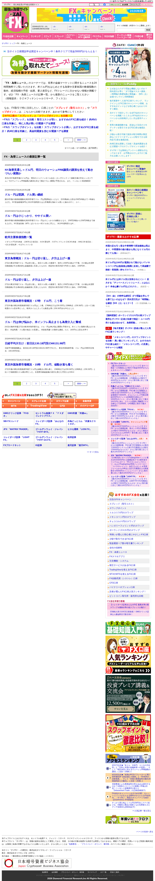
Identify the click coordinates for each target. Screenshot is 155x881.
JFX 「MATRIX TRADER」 (16, 429)
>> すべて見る (93, 452)
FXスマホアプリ (117, 556)
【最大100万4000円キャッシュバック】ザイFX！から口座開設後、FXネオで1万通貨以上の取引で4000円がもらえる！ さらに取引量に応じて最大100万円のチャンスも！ (129, 413)
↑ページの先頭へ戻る (144, 832)
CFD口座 (113, 583)
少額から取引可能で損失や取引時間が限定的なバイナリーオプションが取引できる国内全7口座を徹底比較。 (128, 137)
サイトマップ (92, 872)
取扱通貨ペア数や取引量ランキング (126, 543)
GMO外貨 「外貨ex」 (78, 413)
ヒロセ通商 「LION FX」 (80, 429)
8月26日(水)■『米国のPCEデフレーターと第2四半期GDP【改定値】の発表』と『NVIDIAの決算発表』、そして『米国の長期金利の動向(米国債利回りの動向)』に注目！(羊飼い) (131, 778)
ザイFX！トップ (8, 43)
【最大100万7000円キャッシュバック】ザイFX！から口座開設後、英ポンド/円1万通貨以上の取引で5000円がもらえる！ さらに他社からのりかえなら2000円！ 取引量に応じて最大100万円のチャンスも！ (129, 428)
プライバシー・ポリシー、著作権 (72, 872)
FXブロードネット (12, 445)
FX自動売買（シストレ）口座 (123, 578)
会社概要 (55, 872)
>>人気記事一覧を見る (141, 811)
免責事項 (45, 872)
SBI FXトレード (11, 421)
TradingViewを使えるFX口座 (123, 569)
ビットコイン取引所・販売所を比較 (126, 596)
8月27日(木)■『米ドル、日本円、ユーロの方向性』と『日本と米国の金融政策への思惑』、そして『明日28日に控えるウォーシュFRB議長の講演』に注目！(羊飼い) (131, 768)
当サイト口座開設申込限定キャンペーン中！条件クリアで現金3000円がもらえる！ (52, 51)
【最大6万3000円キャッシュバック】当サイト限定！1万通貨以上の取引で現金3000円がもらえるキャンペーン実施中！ (130, 366)
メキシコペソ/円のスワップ (122, 517)
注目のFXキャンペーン (120, 499)
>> (81, 140)
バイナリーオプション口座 (122, 587)
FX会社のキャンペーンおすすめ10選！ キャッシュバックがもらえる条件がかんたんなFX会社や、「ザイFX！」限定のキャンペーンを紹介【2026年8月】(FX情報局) (131, 796)
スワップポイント (117, 508)
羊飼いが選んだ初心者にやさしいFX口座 (128, 534)
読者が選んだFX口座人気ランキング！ (127, 591)
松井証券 (72, 437)
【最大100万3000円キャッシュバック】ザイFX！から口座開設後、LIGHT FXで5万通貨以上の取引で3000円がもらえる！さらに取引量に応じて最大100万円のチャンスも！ (129, 480)
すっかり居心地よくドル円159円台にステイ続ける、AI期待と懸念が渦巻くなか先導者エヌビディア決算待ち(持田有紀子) (131, 805)
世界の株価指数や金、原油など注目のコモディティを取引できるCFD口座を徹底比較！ (128, 127)
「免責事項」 (72, 844)
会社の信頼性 (115, 547)
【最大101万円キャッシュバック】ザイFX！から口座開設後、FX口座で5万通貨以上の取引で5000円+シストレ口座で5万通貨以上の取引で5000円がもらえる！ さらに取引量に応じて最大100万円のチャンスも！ (130, 445)
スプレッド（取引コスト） (122, 504)
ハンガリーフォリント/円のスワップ (126, 525)
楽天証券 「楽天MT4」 (79, 445)
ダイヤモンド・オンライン (63, 875)
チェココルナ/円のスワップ (122, 521)
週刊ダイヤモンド (80, 875)
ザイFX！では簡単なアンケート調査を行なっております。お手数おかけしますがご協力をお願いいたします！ (129, 153)
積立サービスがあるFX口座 (122, 565)
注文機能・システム (119, 561)
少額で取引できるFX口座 (121, 539)
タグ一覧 (103, 872)
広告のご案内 (114, 872)
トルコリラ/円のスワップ (121, 512)
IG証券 (38, 445)
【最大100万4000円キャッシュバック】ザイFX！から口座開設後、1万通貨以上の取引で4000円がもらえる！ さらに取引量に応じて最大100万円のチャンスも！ (129, 378)
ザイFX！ (121, 875)
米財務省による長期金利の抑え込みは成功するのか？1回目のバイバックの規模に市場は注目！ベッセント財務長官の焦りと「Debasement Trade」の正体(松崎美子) (131, 787)
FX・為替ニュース (118, 552)
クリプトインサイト (109, 875)
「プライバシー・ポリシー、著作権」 (95, 844)
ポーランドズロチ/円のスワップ (124, 530)
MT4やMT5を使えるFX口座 (122, 574)
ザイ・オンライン (94, 875)
